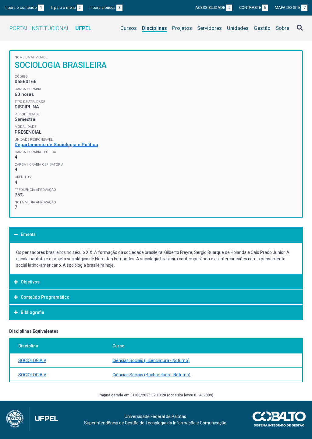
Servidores (209, 28)
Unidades (238, 28)
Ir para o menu (66, 7)
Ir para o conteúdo (23, 7)
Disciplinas (154, 28)
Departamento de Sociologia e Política (56, 144)
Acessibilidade (212, 7)
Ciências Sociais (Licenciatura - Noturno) (151, 360)
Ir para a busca (105, 7)
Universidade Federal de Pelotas (155, 416)
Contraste (252, 7)
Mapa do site (290, 7)
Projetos (182, 28)
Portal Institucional (50, 28)
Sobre (282, 28)
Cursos (128, 28)
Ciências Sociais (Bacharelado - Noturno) (151, 374)
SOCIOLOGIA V (32, 360)
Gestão (262, 28)
